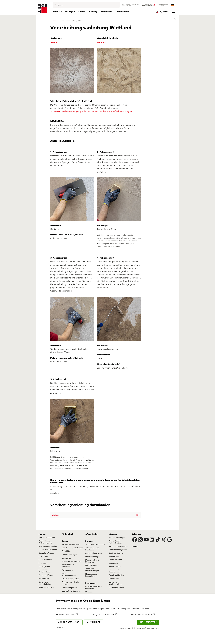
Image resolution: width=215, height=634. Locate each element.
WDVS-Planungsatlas (70, 578)
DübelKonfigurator (69, 587)
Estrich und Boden (46, 575)
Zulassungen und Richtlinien (92, 548)
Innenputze (43, 563)
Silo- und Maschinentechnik (69, 574)
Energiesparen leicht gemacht (70, 583)
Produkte (43, 534)
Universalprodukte (46, 587)
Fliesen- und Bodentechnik (44, 570)
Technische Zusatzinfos (71, 544)
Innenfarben (43, 556)
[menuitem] (131, 5)
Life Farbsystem (91, 565)
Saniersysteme (44, 566)
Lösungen (113, 534)
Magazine (89, 591)
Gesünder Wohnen (46, 553)
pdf (138, 515)
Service (65, 541)
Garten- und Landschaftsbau (45, 583)
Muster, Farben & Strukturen (92, 561)
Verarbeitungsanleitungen (72, 547)
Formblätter (67, 551)
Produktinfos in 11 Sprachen (69, 565)
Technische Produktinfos (95, 544)
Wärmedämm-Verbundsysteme (45, 542)
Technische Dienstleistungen (92, 569)
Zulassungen (67, 558)
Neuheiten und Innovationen (91, 575)
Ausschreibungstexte (93, 553)
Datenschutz (60, 627)
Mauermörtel (44, 578)
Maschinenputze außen (48, 546)
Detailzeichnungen (69, 554)
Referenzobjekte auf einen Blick (93, 587)
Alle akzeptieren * (148, 622)
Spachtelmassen (45, 559)
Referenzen (90, 583)
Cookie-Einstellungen (69, 622)
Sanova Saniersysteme (48, 549)
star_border (174, 19)
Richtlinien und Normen (71, 561)
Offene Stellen (91, 534)
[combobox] (86, 5)
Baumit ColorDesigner (71, 591)
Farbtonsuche (67, 570)
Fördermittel (67, 534)
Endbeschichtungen (47, 537)
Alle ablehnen (93, 622)
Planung (89, 541)
